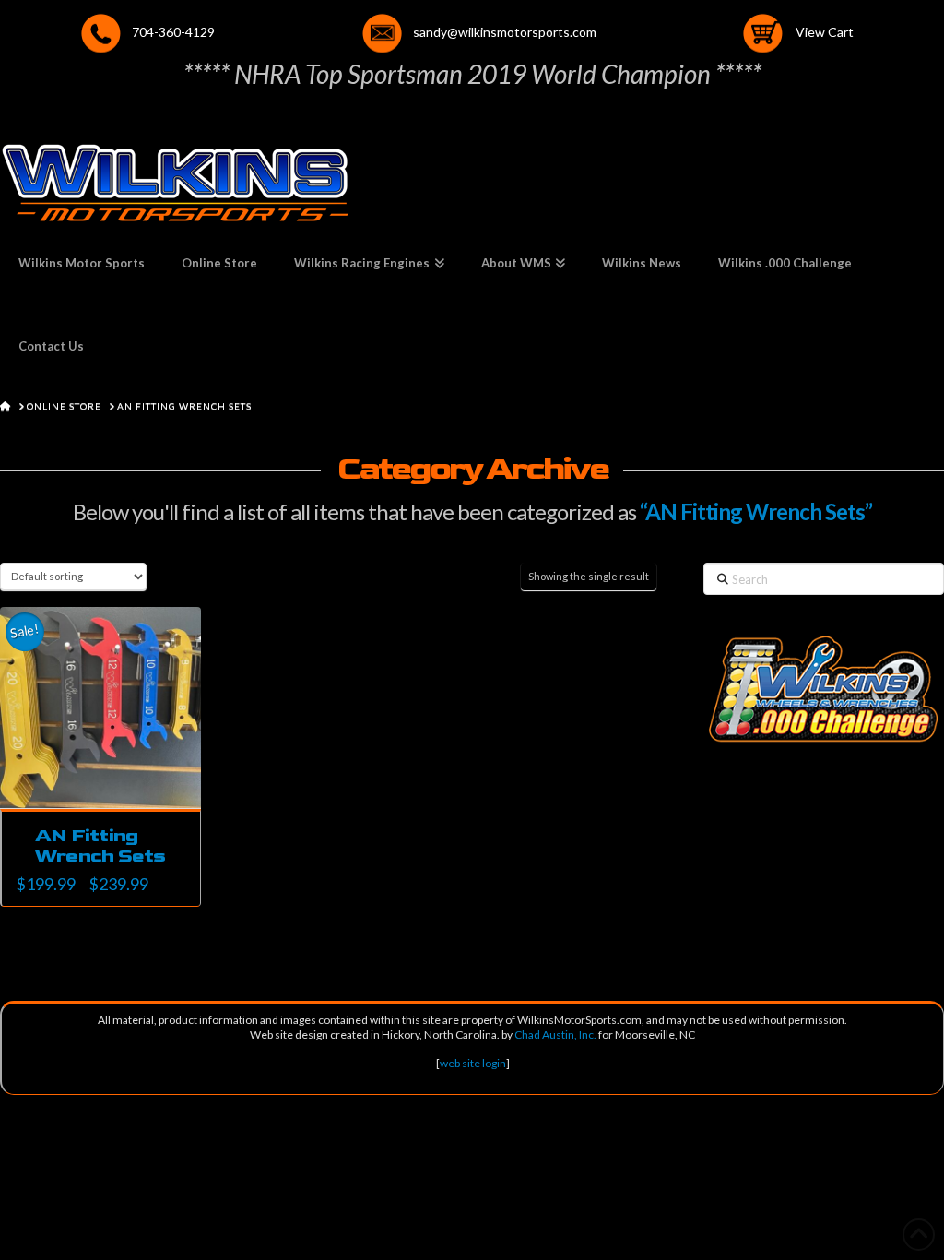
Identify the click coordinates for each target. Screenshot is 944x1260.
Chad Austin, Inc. (555, 1034)
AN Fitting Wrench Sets (100, 845)
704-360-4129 (173, 32)
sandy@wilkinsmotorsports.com (504, 32)
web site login (473, 1063)
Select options (107, 781)
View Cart (825, 32)
